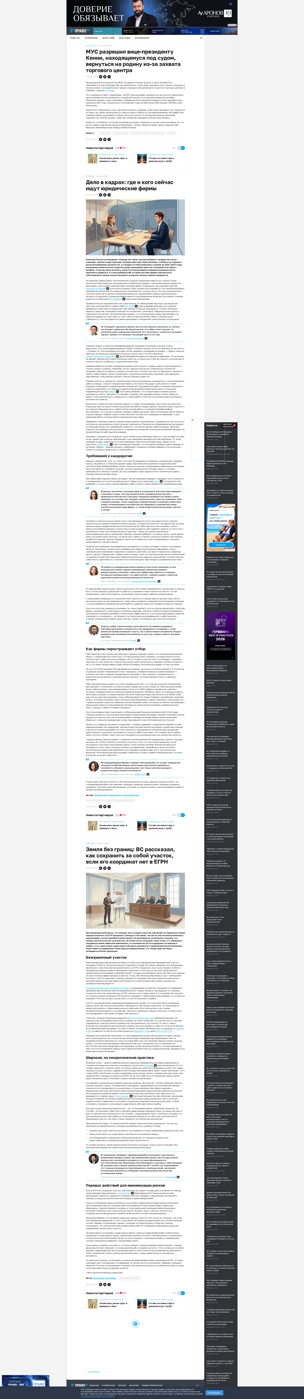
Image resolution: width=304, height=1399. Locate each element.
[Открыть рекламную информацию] (233, 550)
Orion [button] (156, 481)
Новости (212, 425)
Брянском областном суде (140, 1018)
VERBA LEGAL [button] (102, 444)
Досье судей (108, 38)
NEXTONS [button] (129, 306)
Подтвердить (214, 1393)
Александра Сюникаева (104, 1278)
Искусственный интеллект (121, 800)
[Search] (201, 38)
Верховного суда (141, 1031)
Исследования (142, 38)
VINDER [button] (111, 391)
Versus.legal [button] (147, 1065)
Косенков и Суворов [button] (96, 288)
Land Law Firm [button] (123, 1193)
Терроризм (105, 133)
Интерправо (91, 46)
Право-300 (75, 38)
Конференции (91, 38)
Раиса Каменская (130, 795)
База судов (124, 38)
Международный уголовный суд (148, 133)
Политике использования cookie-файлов (97, 1396)
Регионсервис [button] (122, 1096)
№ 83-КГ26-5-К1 (163, 1031)
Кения (172, 133)
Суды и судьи (121, 133)
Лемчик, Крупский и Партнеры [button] (100, 356)
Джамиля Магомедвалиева (107, 795)
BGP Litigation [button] (115, 299)
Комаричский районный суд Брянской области (108, 988)
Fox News (109, 90)
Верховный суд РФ (130, 1278)
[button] (100, 76)
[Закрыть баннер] (47, 1376)
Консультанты (96, 800)
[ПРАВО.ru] (80, 30)
